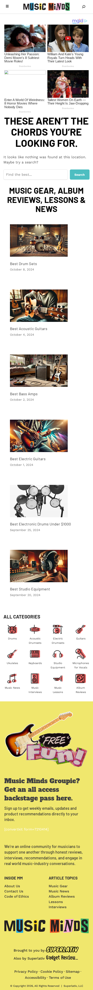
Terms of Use (60, 978)
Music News (12, 687)
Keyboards (35, 663)
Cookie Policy (51, 971)
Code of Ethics (16, 896)
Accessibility (35, 978)
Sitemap (73, 971)
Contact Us (13, 891)
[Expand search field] (84, 6)
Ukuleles (12, 663)
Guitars (80, 638)
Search (79, 174)
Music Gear (58, 886)
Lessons (56, 902)
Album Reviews (62, 896)
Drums (12, 638)
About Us (12, 886)
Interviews (58, 907)
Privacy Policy (26, 971)
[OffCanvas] (7, 7)
